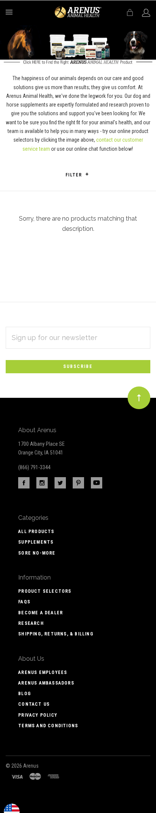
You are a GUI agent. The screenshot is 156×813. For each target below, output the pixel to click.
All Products (36, 531)
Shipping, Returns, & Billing (56, 634)
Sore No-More (36, 553)
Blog (24, 693)
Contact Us (34, 704)
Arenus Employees (42, 672)
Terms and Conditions (48, 725)
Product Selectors (44, 591)
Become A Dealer (40, 612)
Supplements (35, 542)
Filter (74, 175)
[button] (87, 174)
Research (31, 623)
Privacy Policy (37, 715)
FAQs (24, 601)
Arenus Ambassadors (46, 683)
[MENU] (10, 12)
